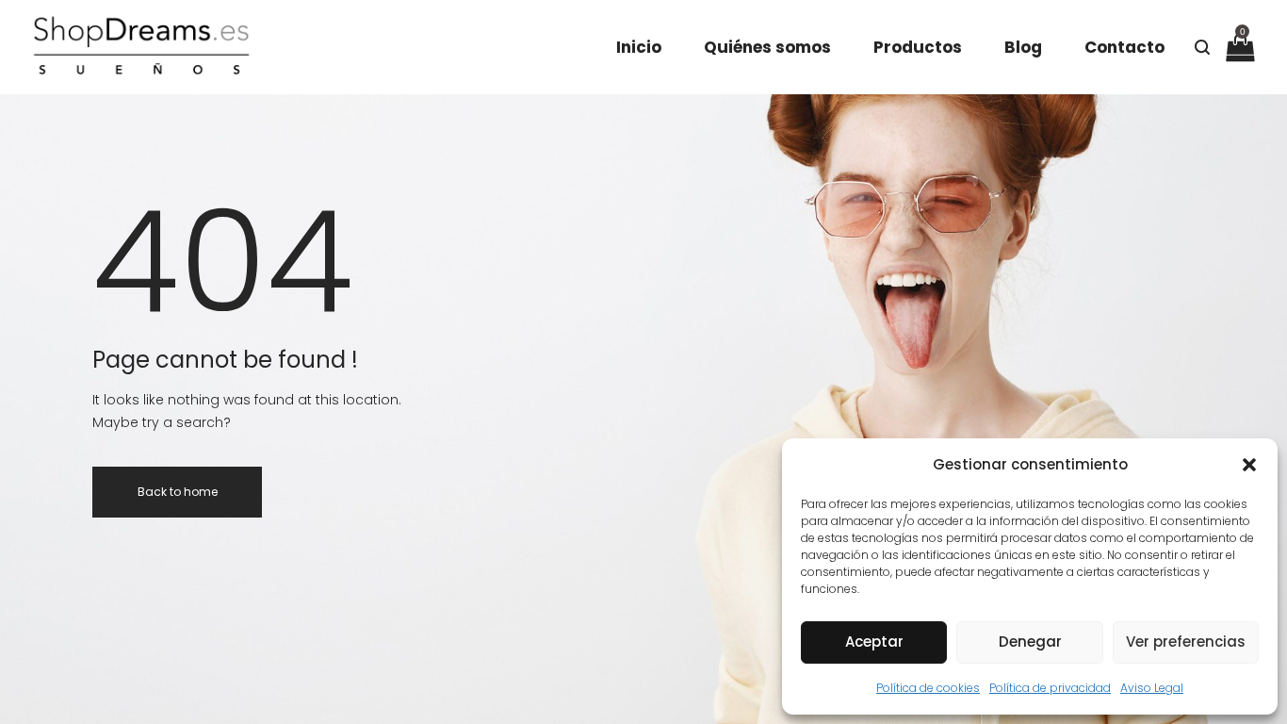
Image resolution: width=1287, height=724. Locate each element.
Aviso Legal (1151, 688)
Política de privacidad (1050, 688)
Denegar (1030, 641)
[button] (1249, 464)
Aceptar (874, 641)
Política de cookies (928, 688)
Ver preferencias (1186, 641)
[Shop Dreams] (140, 47)
